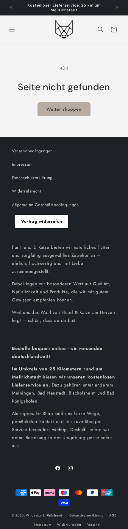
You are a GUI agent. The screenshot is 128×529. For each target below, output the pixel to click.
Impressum (22, 164)
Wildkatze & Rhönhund (44, 515)
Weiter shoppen (64, 109)
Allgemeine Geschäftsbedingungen (45, 205)
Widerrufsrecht (26, 191)
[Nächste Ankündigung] (117, 7)
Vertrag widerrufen (41, 221)
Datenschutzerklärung (32, 178)
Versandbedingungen (32, 151)
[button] (11, 29)
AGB (112, 515)
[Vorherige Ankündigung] (11, 7)
